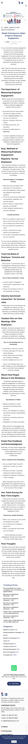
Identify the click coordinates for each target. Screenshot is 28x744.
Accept (14, 741)
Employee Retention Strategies (12, 632)
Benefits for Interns (9, 629)
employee (4, 167)
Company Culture (14, 27)
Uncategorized (7, 655)
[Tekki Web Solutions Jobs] (21, 2)
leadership (6, 131)
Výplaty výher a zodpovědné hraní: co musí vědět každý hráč (13, 612)
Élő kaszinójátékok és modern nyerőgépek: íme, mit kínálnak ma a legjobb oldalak (13, 589)
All (2, 27)
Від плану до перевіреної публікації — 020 (10, 595)
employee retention (14, 116)
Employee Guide (8, 643)
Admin (7, 42)
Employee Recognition (10, 649)
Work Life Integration (8, 29)
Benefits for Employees (10, 638)
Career (6, 27)
